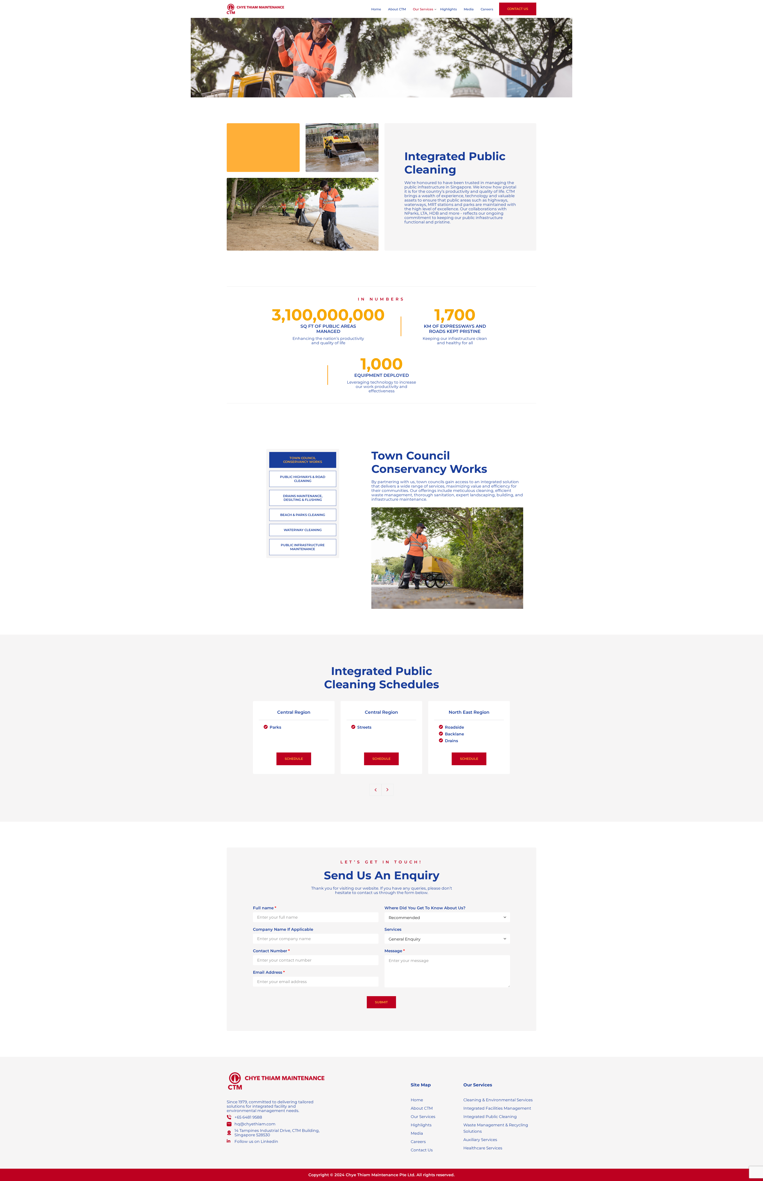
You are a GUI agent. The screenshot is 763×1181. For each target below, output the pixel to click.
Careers (487, 9)
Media (469, 9)
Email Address (269, 972)
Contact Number (271, 950)
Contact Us (517, 9)
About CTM (397, 9)
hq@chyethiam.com (254, 1124)
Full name (264, 908)
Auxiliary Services (480, 1139)
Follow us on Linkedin (256, 1141)
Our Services (423, 9)
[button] (376, 790)
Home (376, 9)
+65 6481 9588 (248, 1117)
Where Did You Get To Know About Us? (425, 908)
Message (394, 950)
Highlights (448, 9)
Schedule (294, 759)
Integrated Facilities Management (497, 1108)
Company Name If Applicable (283, 929)
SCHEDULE (381, 759)
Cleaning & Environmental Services (498, 1100)
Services (392, 929)
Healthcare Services (482, 1148)
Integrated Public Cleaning (490, 1116)
